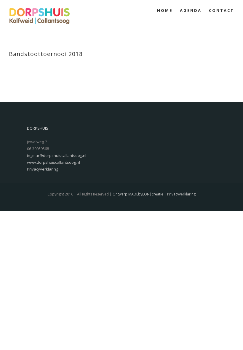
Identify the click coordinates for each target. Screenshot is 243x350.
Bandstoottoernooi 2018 (46, 54)
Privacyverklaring (42, 169)
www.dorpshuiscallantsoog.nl (53, 162)
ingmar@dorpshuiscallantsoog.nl (56, 155)
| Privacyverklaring (179, 194)
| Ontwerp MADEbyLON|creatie (136, 194)
